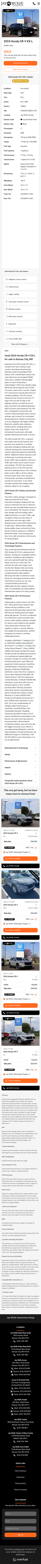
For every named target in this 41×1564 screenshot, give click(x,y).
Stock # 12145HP (9, 902)
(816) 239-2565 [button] (22, 1455)
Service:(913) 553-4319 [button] (22, 1391)
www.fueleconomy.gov (9, 1142)
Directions (20, 1477)
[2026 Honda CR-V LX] (20, 1031)
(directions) (5, 1123)
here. (24, 1235)
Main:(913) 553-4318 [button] (22, 1388)
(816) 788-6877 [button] (22, 1428)
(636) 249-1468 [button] (22, 1441)
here (37, 1233)
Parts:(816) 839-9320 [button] (22, 1375)
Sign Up (20, 1535)
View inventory (20, 1471)
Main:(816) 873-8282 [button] (22, 1368)
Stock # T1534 (8, 973)
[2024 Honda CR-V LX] (20, 813)
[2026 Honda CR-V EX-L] (20, 956)
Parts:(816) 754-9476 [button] (22, 1414)
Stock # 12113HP (9, 830)
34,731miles (33, 908)
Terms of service (20, 1490)
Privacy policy (20, 1483)
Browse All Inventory (20, 63)
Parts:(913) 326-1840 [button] (22, 1394)
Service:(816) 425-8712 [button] (22, 1371)
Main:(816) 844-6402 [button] (22, 1408)
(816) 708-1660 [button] (22, 1341)
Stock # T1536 (8, 1049)
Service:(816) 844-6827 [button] (22, 1411)
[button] (34, 3)
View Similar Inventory (20, 69)
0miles (35, 980)
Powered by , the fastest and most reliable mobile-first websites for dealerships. (20, 1552)
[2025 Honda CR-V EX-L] (20, 884)
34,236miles (33, 836)
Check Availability (14, 858)
